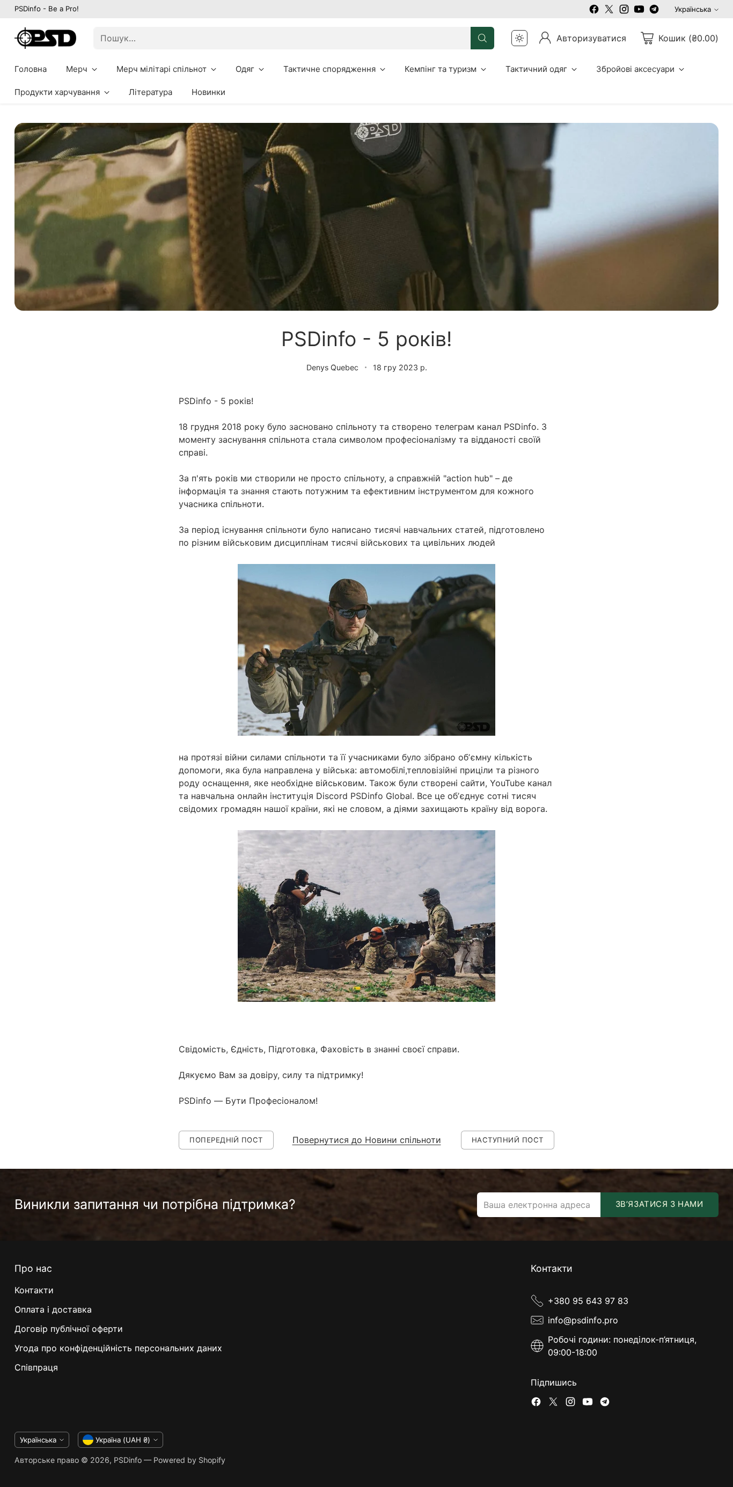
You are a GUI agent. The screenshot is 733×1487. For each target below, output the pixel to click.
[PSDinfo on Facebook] (594, 11)
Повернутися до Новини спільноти (366, 1139)
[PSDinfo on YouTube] (639, 11)
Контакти (34, 1290)
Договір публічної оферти (68, 1328)
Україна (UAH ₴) (123, 1439)
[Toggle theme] (519, 38)
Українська (693, 9)
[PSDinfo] (45, 37)
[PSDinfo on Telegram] (654, 11)
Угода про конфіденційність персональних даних (118, 1348)
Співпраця (36, 1367)
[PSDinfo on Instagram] (624, 11)
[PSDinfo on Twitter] (609, 11)
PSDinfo (128, 1459)
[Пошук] (482, 38)
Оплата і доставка (53, 1309)
